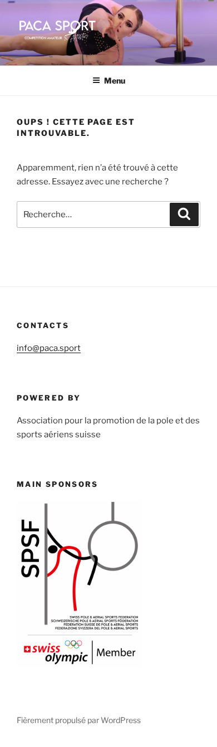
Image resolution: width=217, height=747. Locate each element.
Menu (114, 80)
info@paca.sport (49, 348)
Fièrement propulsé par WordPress (79, 720)
